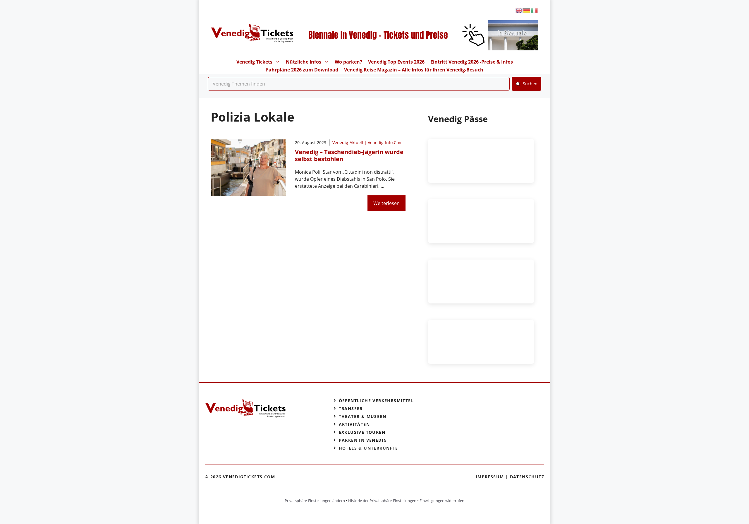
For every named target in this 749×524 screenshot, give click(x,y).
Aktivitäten (354, 424)
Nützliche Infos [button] (303, 62)
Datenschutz (527, 476)
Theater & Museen (362, 416)
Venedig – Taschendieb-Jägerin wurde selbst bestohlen (349, 155)
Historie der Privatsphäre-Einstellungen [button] (382, 500)
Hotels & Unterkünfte (368, 448)
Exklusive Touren (362, 432)
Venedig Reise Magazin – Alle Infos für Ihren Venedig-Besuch (413, 69)
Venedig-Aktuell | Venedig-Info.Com (367, 142)
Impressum (490, 476)
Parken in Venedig (363, 440)
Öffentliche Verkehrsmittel (376, 400)
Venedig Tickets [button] (254, 62)
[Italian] (534, 9)
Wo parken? (348, 62)
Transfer (351, 408)
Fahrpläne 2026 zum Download (302, 69)
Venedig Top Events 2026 (396, 62)
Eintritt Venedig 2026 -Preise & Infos (471, 62)
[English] (519, 9)
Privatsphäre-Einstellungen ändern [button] (315, 500)
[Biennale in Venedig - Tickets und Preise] (416, 48)
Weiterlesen (386, 203)
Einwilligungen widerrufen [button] (442, 500)
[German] (527, 9)
